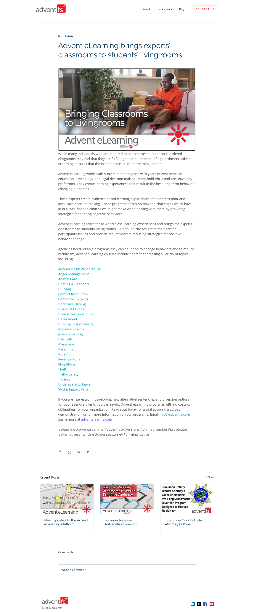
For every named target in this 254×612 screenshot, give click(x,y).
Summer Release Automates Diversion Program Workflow (121, 522)
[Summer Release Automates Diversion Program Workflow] (127, 499)
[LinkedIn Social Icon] (193, 604)
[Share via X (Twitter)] (69, 452)
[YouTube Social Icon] (212, 604)
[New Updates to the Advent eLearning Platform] (67, 499)
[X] (199, 604)
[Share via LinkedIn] (78, 452)
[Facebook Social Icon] (205, 604)
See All (210, 477)
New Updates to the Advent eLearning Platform (66, 522)
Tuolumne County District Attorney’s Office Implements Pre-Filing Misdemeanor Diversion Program (185, 522)
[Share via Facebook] (60, 452)
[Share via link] (87, 452)
